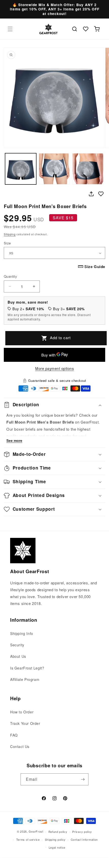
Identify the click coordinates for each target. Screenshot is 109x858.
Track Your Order (25, 723)
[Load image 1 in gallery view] (20, 168)
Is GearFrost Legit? (27, 667)
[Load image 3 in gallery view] (87, 168)
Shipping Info (21, 633)
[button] (10, 29)
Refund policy (57, 832)
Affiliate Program (24, 679)
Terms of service (28, 839)
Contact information (84, 839)
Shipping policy (55, 839)
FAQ (14, 735)
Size (7, 243)
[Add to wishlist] (101, 194)
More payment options (54, 368)
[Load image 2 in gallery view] (54, 168)
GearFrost (36, 831)
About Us (18, 656)
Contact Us (19, 746)
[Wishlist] (85, 29)
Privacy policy (82, 832)
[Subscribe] (82, 779)
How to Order (21, 711)
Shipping (10, 234)
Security (17, 644)
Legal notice (57, 847)
